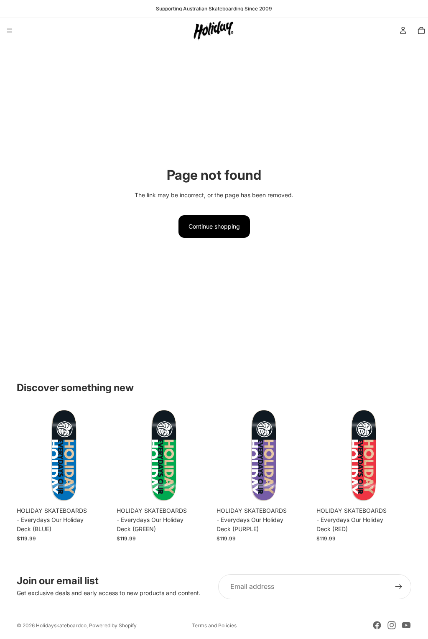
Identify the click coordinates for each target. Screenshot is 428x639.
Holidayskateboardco (61, 625)
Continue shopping (214, 226)
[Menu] (9, 30)
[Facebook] (377, 625)
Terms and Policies (214, 625)
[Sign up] (399, 587)
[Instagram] (392, 625)
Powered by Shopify (113, 625)
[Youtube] (406, 625)
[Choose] (98, 489)
